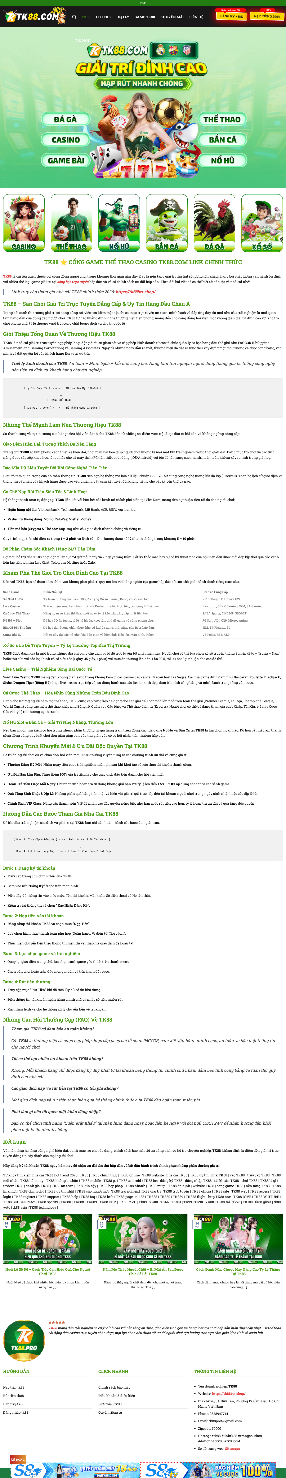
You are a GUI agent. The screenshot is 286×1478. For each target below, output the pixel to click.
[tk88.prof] (34, 16)
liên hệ (196, 17)
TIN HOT (82, 40)
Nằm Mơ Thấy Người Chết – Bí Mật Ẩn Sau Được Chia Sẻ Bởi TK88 (143, 1271)
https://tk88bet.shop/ (135, 291)
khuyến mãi (172, 17)
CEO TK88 (104, 17)
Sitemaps (232, 1448)
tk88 (86, 17)
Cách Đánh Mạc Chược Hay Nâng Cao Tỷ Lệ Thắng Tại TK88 (238, 1271)
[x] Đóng (18, 1459)
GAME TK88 (145, 17)
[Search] (74, 16)
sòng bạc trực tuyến (73, 281)
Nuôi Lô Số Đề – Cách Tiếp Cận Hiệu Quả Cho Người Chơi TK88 (47, 1271)
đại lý (123, 17)
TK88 (7, 276)
